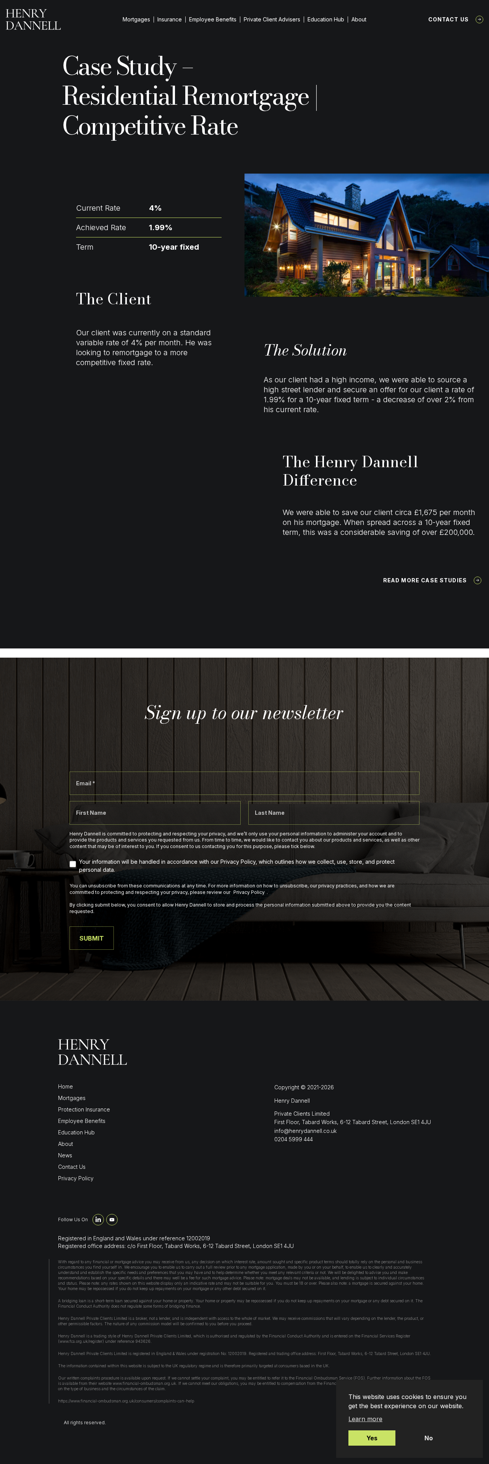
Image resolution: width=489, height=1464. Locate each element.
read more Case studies (425, 580)
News (65, 1155)
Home (65, 1086)
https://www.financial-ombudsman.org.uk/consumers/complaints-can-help (126, 1401)
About (358, 19)
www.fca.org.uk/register (81, 1341)
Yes (371, 1438)
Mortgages (136, 19)
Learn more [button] (365, 1419)
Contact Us (448, 19)
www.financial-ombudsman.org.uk (144, 1383)
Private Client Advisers (272, 19)
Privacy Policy (76, 1178)
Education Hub (326, 19)
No (428, 1438)
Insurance (169, 19)
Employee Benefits (212, 19)
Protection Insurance (84, 1109)
